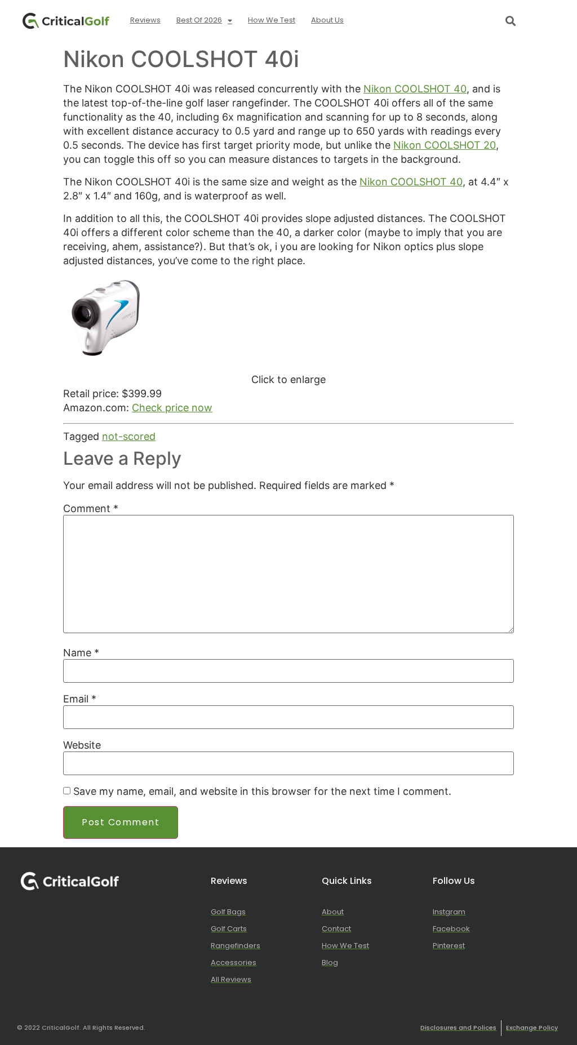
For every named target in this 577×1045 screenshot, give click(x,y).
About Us (327, 20)
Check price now (172, 407)
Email (79, 699)
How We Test (271, 20)
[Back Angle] (105, 357)
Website (82, 745)
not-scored (129, 436)
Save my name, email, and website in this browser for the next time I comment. (262, 791)
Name (81, 653)
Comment (90, 509)
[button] (510, 20)
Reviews (145, 20)
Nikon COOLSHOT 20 (444, 145)
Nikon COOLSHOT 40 (415, 89)
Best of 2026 (199, 20)
